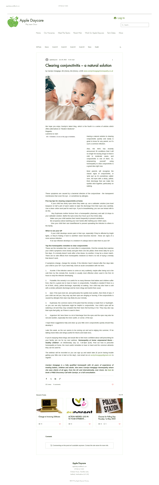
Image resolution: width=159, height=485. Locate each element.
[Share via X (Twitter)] (51, 379)
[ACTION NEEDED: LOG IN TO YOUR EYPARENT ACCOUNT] (79, 405)
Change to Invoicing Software (49, 416)
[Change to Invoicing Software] (49, 405)
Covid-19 (55, 47)
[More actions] (112, 60)
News (89, 47)
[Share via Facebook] (46, 379)
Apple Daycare (32, 20)
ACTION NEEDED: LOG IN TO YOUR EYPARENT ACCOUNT (78, 417)
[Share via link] (60, 379)
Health (97, 47)
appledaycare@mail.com (13, 6)
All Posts (38, 47)
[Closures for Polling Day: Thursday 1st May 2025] (109, 405)
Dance (47, 47)
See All (121, 394)
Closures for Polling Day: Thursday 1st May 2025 (107, 417)
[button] (120, 47)
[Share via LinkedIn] (55, 379)
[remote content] (64, 160)
